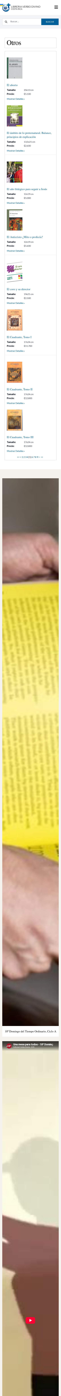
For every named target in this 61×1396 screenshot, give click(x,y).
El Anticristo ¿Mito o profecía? (25, 237)
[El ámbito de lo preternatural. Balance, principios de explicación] (30, 115)
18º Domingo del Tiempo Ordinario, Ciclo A (30, 1031)
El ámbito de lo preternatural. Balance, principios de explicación (29, 135)
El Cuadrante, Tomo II (19, 389)
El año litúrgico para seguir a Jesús (27, 189)
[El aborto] (30, 68)
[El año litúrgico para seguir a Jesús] (30, 172)
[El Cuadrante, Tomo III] (30, 420)
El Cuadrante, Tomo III (20, 437)
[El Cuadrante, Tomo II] (30, 372)
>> (42, 457)
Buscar (50, 22)
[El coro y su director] (30, 272)
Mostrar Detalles (15, 98)
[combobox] (25, 21)
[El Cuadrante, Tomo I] (30, 320)
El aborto (12, 85)
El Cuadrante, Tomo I (19, 337)
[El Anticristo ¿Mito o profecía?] (30, 219)
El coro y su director (18, 289)
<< (18, 457)
